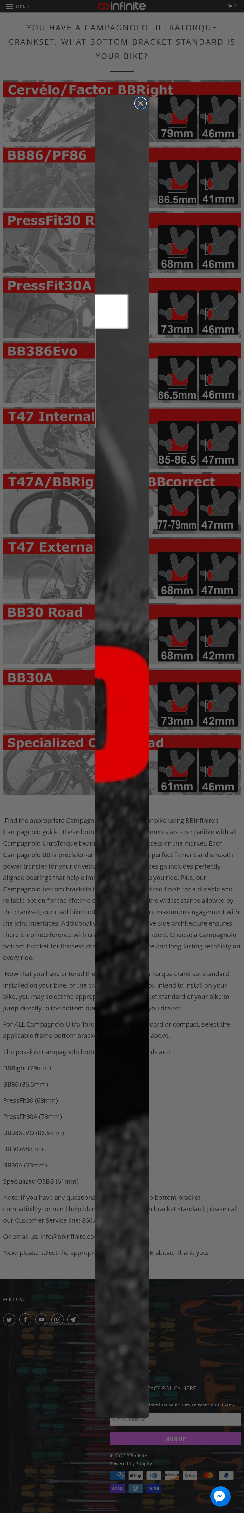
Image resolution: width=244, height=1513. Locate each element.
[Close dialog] (140, 103)
